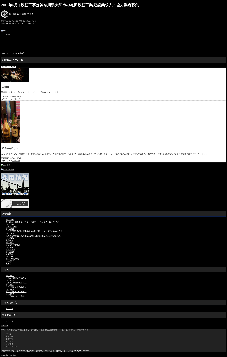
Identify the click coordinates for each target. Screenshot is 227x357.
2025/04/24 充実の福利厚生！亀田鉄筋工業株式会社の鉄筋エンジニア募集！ (33, 235)
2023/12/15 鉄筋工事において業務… (16, 295)
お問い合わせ (11, 49)
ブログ (8, 44)
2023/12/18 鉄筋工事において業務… (16, 290)
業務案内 (9, 39)
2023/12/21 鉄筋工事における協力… (16, 286)
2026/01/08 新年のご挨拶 (11, 225)
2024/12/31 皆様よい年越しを (13, 244)
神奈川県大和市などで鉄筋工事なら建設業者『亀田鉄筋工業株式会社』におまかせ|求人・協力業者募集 (44, 330)
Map (10, 355)
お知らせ (16, 99)
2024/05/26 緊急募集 (10, 253)
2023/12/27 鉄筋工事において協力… (16, 277)
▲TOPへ (4, 326)
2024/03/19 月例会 (10, 262)
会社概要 (9, 46)
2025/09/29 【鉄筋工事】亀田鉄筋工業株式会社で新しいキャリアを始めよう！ (34, 230)
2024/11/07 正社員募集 (10, 248)
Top (14, 355)
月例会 (5, 86)
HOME (8, 37)
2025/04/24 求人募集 (10, 239)
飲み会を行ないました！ (14, 148)
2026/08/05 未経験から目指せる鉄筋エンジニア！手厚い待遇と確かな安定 (32, 221)
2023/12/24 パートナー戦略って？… (16, 281)
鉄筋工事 (9, 309)
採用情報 (9, 41)
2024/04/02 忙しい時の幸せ (12, 258)
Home (3, 355)
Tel (7, 355)
